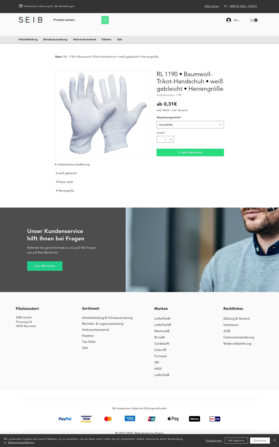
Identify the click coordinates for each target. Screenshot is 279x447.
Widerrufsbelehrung (237, 343)
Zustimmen (260, 440)
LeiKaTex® (161, 375)
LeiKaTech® (162, 325)
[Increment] (171, 139)
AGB (226, 331)
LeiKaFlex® (162, 318)
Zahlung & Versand (236, 318)
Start (58, 56)
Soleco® (160, 350)
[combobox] (190, 124)
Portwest (160, 356)
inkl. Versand (179, 110)
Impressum (231, 325)
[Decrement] (159, 139)
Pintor (159, 433)
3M (156, 362)
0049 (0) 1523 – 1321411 (243, 6)
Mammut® (162, 331)
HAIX (158, 368)
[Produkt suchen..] (105, 20)
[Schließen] (274, 440)
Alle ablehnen (236, 440)
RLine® (159, 337)
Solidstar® (161, 343)
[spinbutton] (165, 139)
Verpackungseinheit (169, 117)
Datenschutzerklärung (238, 337)
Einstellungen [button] (214, 440)
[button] (254, 20)
